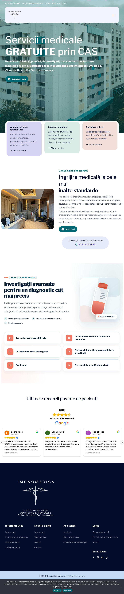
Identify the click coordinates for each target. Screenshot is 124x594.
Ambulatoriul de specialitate (19, 128)
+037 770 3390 (87, 244)
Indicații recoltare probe (16, 537)
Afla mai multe (19, 151)
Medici (37, 542)
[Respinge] (121, 586)
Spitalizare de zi (19, 79)
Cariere (37, 547)
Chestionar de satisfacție (75, 542)
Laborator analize (57, 127)
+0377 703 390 (14, 3)
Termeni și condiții (101, 532)
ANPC (95, 542)
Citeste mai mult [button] (52, 453)
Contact (67, 532)
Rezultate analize (71, 537)
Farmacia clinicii (12, 542)
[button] (122, 442)
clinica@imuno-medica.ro (34, 3)
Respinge (67, 590)
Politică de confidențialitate (105, 537)
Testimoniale (40, 537)
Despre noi (70, 229)
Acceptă (57, 590)
